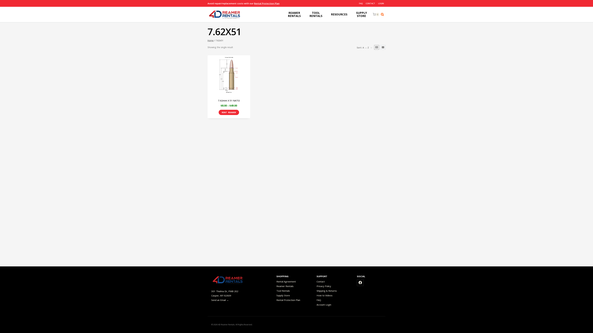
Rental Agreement (286, 281)
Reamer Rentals (285, 286)
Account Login (324, 304)
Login (381, 3)
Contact (370, 3)
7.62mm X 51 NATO (229, 100)
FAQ (361, 3)
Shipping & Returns (327, 290)
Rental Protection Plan (267, 3)
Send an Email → (220, 300)
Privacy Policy (324, 286)
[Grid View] (376, 47)
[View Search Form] (383, 14)
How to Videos (324, 295)
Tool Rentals (283, 290)
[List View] (383, 47)
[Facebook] (360, 282)
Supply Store (283, 295)
